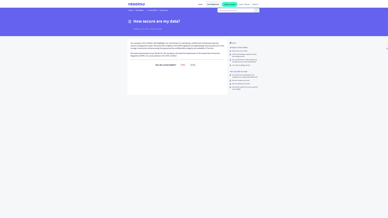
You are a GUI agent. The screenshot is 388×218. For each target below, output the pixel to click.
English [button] (254, 4)
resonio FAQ (153, 10)
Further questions (166, 10)
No (184, 65)
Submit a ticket (229, 4)
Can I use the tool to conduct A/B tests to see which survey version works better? (244, 61)
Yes (194, 65)
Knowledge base (213, 4)
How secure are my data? (239, 51)
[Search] (256, 10)
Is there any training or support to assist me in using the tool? (244, 55)
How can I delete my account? (241, 84)
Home (200, 4)
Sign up (247, 4)
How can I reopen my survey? (241, 80)
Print (234, 43)
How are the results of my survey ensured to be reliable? (245, 88)
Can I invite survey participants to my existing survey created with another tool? (245, 76)
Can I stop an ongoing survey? (241, 65)
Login (241, 4)
